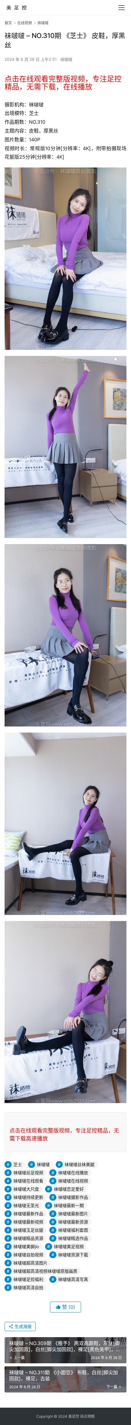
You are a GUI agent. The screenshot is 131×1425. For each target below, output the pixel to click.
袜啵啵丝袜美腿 (79, 1164)
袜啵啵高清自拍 (28, 1287)
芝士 (17, 1164)
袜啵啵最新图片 (73, 1213)
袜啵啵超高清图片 (30, 1262)
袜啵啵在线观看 (28, 1180)
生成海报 (22, 1326)
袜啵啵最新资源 (73, 1221)
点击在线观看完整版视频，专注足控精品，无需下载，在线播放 (63, 82)
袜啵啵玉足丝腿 (28, 1230)
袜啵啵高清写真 (73, 1279)
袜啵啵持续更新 (28, 1197)
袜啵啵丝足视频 (28, 1172)
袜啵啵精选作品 (73, 1238)
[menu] (121, 7)
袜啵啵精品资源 (28, 1238)
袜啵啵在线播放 (73, 1172)
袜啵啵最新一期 (69, 1205)
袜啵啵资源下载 (73, 1254)
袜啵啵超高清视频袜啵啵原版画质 (45, 1271)
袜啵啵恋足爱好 (69, 1189)
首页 (8, 23)
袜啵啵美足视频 (69, 1246)
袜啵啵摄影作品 (73, 1197)
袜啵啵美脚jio (26, 1246)
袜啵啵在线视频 (73, 1180)
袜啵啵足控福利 (28, 1279)
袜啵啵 (66, 59)
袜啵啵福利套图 (73, 1230)
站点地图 (87, 1416)
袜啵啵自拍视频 (28, 1254)
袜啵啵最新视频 (28, 1221)
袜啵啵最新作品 (28, 1213)
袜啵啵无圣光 (26, 1205)
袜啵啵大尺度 (26, 1189)
